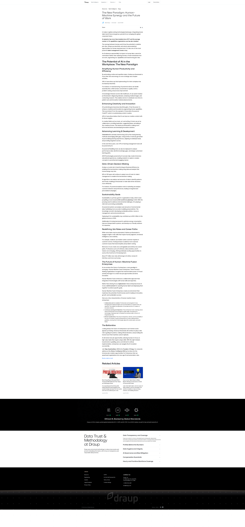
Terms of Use (107, 480)
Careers (86, 480)
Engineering (87, 477)
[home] (86, 2)
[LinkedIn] (162, 507)
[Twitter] (160, 507)
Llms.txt (157, 507)
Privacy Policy (87, 485)
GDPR (105, 474)
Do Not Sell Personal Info (109, 477)
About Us (86, 474)
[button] (104, 2)
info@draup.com (127, 485)
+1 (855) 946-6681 (127, 483)
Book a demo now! (107, 358)
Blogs (119, 9)
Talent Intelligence (112, 9)
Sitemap (153, 507)
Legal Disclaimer (88, 482)
